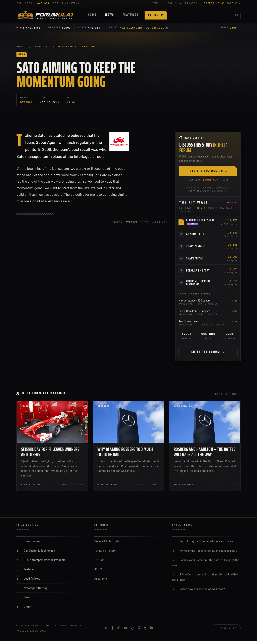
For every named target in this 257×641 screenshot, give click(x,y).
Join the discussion (208, 171)
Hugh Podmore (31, 484)
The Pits (99, 560)
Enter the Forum (208, 351)
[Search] (237, 15)
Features (130, 14)
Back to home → (228, 394)
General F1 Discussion (200, 220)
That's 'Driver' (195, 246)
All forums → (102, 578)
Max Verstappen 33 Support (142, 27)
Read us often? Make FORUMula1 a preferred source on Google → (208, 189)
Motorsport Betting (36, 588)
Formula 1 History (198, 270)
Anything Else (195, 234)
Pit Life (98, 569)
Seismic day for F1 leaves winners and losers (50, 451)
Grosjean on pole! (188, 321)
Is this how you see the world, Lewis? (202, 589)
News (109, 14)
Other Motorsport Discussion (198, 283)
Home (92, 14)
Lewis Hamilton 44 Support (194, 311)
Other (27, 606)
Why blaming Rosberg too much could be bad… (125, 451)
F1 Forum (156, 14)
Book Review (32, 541)
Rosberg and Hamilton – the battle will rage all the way (204, 451)
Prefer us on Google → (222, 3)
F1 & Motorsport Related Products (44, 560)
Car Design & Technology (39, 550)
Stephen (26, 101)
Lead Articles (183, 406)
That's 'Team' (194, 258)
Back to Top (228, 628)
